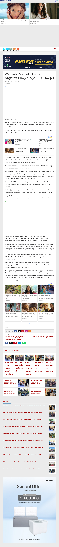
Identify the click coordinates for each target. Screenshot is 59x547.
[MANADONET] (11, 49)
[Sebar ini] (6, 343)
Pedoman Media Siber (21, 544)
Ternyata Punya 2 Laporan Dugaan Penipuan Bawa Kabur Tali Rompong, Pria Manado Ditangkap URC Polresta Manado (9, 368)
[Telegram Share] (19, 343)
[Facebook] (15, 331)
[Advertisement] (29, 36)
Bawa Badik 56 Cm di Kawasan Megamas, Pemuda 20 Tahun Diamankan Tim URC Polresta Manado (36, 393)
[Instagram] (26, 331)
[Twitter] (19, 331)
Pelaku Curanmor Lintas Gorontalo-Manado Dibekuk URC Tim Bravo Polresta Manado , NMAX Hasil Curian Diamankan (29, 368)
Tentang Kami (30, 544)
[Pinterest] (22, 331)
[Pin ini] (15, 343)
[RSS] (29, 331)
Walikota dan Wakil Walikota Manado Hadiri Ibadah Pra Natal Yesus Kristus (43, 336)
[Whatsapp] (24, 343)
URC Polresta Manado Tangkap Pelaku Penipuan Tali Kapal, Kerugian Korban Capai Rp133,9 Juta (19, 367)
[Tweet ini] (11, 343)
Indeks (13, 544)
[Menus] (55, 49)
